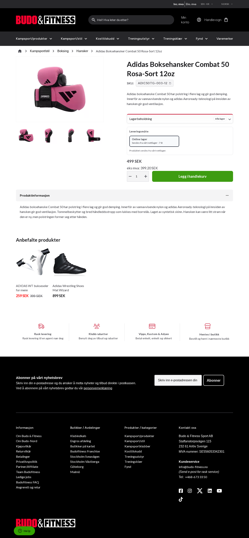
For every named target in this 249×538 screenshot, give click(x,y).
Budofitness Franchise (85, 451)
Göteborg (77, 466)
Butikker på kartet (82, 446)
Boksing (63, 51)
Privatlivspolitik (26, 461)
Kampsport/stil (71, 38)
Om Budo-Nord (26, 441)
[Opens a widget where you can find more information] (24, 531)
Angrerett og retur (28, 487)
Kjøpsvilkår (23, 446)
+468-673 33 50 (196, 477)
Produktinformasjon (35, 195)
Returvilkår (23, 451)
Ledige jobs (23, 477)
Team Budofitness (28, 472)
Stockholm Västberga (84, 461)
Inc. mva (179, 4)
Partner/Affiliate (27, 466)
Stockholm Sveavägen (84, 456)
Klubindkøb (78, 436)
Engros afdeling (80, 441)
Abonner (214, 380)
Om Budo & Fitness (29, 436)
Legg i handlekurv (193, 176)
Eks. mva (191, 4)
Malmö (75, 472)
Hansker (82, 51)
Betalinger (23, 456)
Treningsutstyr (139, 38)
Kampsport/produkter (31, 38)
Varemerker (225, 38)
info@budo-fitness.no (193, 467)
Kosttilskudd (105, 38)
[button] (155, 83)
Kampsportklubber (137, 446)
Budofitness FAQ (27, 482)
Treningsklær (172, 38)
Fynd (199, 38)
